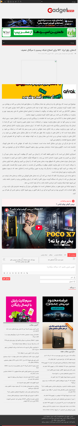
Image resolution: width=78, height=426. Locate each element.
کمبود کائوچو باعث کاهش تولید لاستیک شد (28, 383)
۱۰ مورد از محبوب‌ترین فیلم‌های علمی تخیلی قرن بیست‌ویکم (59, 399)
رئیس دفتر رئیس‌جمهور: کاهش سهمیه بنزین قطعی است (61, 370)
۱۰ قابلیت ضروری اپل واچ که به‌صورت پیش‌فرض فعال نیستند (23, 395)
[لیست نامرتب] (18, 273)
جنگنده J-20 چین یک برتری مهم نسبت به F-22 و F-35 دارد (59, 356)
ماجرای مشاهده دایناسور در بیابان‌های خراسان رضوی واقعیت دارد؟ (58, 386)
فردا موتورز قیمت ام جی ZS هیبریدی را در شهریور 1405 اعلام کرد (59, 403)
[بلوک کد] (24, 273)
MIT (65, 255)
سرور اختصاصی (60, 422)
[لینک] (27, 273)
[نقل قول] (21, 273)
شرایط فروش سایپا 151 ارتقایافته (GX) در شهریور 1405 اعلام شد (59, 366)
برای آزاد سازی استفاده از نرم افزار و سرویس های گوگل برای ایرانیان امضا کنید (22, 260)
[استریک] (12, 273)
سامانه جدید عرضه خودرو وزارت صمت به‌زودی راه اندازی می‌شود (59, 406)
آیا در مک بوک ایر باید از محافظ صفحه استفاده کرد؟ (25, 344)
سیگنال (51, 255)
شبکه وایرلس (44, 255)
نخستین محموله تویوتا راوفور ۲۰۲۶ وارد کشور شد (63, 377)
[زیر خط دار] (10, 273)
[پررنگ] (4, 273)
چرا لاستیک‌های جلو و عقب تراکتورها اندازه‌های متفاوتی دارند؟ (23, 392)
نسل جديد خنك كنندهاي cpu (55, 259)
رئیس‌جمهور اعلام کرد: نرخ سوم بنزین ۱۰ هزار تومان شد (61, 359)
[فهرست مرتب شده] (15, 273)
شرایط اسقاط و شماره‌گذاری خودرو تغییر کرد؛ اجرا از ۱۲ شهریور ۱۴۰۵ (58, 363)
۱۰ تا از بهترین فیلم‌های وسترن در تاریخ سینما (63, 373)
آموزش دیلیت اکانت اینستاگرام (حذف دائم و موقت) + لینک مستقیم (21, 357)
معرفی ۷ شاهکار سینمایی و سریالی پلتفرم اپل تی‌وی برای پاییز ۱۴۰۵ (21, 340)
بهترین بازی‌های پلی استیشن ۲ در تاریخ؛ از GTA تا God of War (59, 410)
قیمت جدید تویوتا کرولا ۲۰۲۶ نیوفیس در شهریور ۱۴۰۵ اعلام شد (59, 395)
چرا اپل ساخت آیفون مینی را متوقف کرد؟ (28, 353)
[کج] (7, 273)
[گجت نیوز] (61, 13)
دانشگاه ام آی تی (58, 255)
